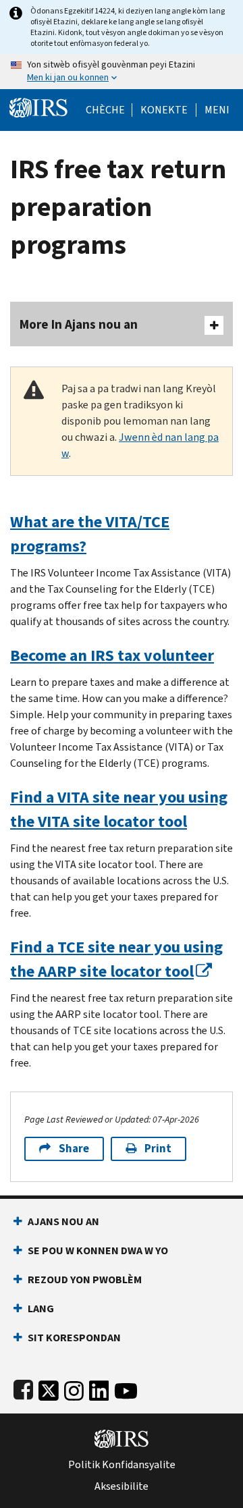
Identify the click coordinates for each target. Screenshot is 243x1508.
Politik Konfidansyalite (122, 1465)
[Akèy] (38, 106)
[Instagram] (74, 1388)
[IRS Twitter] (48, 1388)
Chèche (105, 110)
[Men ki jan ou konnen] (121, 71)
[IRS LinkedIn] (99, 1388)
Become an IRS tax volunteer (112, 655)
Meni (217, 110)
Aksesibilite (121, 1486)
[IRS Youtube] (126, 1388)
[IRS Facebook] (23, 1388)
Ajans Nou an (63, 1221)
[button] (164, 110)
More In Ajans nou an (79, 324)
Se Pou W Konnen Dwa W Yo (98, 1250)
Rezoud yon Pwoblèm (85, 1279)
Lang (41, 1308)
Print (157, 1148)
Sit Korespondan (74, 1337)
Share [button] (74, 1148)
